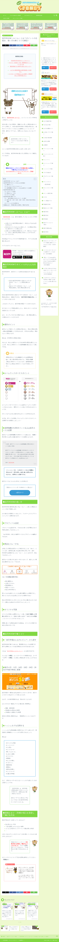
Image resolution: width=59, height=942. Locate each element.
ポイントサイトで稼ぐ (18, 18)
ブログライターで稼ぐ (48, 177)
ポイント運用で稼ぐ (48, 193)
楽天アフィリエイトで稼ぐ (7, 35)
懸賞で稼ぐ (46, 215)
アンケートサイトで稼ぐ (48, 155)
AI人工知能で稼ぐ (47, 121)
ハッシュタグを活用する (13, 203)
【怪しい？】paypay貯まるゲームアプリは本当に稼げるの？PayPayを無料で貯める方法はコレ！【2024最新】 (49, 261)
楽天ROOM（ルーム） (13, 117)
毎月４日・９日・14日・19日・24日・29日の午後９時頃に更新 (21, 200)
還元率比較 (47, 184)
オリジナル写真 (10, 194)
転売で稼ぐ (46, 231)
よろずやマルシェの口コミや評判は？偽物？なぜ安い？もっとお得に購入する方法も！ (49, 280)
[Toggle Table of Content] (34, 179)
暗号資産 (45, 219)
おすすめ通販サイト (48, 128)
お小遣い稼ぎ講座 (47, 137)
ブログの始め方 (47, 172)
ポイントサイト (47, 181)
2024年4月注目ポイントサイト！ (20, 60)
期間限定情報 (39, 15)
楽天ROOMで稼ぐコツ (10, 196)
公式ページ (53, 67)
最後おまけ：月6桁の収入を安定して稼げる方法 (16, 205)
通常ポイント (10, 184)
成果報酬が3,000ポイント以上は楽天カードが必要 (19, 188)
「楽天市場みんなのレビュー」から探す (16, 198)
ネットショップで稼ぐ (48, 164)
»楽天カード (20, 492)
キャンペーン (46, 159)
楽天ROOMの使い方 (9, 189)
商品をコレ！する (11, 193)
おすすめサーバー (29, 15)
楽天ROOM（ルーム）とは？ (11, 181)
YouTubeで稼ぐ (47, 124)
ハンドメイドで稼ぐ (48, 168)
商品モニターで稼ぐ (48, 208)
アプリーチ (28, 254)
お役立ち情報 (6, 18)
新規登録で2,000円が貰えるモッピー (20, 66)
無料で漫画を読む (47, 228)
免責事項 (21, 940)
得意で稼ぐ (46, 211)
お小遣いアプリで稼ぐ (48, 133)
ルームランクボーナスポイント (14, 186)
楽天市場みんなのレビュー (15, 651)
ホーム (4, 15)
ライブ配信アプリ (47, 200)
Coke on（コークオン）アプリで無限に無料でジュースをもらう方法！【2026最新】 (49, 243)
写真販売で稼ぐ (47, 204)
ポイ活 (45, 197)
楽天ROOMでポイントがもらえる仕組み (14, 183)
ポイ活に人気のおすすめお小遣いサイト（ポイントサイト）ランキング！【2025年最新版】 (49, 271)
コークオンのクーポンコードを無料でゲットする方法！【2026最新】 (49, 252)
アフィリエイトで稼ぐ (48, 149)
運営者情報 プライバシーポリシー (10, 940)
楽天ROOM (11, 462)
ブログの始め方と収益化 (15, 15)
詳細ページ (45, 67)
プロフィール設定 (11, 191)
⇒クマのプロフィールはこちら (48, 306)
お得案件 (45, 145)
